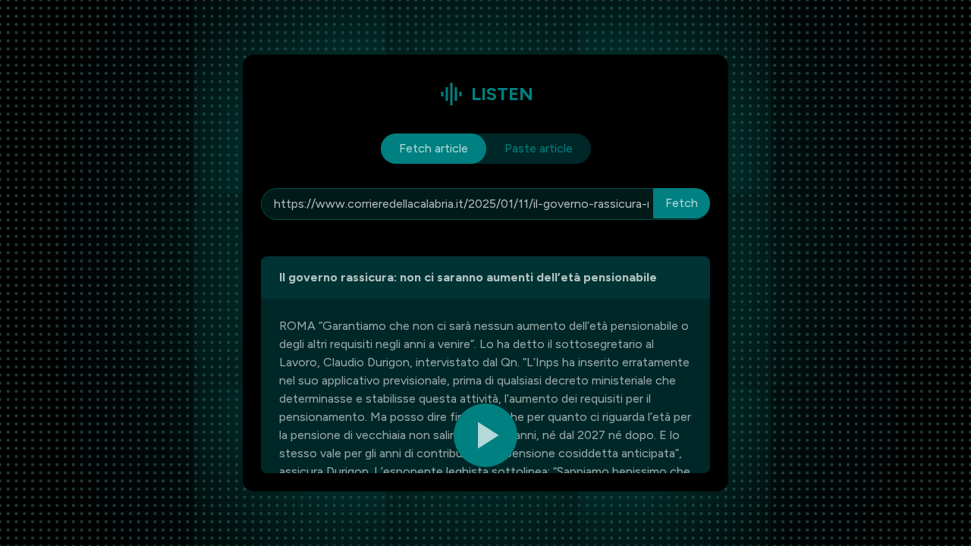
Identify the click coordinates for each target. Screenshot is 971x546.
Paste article (538, 148)
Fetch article (433, 148)
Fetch (681, 203)
